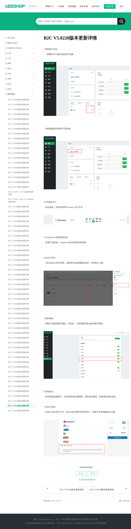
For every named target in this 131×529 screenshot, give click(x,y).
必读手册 (84, 6)
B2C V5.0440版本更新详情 (18, 333)
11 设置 (8, 89)
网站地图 (102, 523)
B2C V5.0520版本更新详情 (18, 294)
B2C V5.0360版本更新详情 (18, 367)
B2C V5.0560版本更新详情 (18, 275)
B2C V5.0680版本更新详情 (18, 216)
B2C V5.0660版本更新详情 (18, 226)
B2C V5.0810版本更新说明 (18, 168)
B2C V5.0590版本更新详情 (18, 260)
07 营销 (8, 68)
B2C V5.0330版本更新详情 (18, 381)
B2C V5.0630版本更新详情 (18, 241)
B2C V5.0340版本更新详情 (18, 377)
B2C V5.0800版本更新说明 (18, 172)
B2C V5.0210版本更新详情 (18, 411)
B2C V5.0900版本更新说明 (18, 129)
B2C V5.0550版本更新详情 (18, 280)
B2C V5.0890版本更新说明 (18, 134)
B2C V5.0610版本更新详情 (18, 250)
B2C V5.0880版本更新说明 (18, 138)
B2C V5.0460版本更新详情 (18, 323)
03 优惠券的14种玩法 (13, 48)
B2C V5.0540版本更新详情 (18, 284)
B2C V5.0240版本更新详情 (18, 396)
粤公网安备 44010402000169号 (87, 523)
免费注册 (109, 6)
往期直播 (72, 6)
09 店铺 (8, 79)
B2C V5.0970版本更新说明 (18, 105)
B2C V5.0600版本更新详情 (18, 255)
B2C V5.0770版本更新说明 (18, 187)
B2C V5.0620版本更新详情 (18, 246)
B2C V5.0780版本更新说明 (18, 182)
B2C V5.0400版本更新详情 (18, 347)
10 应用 (8, 84)
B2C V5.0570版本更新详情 (18, 270)
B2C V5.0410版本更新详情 (18, 343)
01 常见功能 (10, 38)
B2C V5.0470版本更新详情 (18, 318)
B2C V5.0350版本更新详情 (18, 372)
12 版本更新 (10, 94)
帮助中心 (50, 6)
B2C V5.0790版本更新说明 (18, 177)
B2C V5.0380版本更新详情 (18, 357)
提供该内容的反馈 (88, 480)
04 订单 (8, 53)
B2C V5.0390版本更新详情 (18, 352)
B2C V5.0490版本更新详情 (18, 309)
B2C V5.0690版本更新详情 (18, 212)
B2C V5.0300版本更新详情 (18, 391)
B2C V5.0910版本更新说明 (18, 124)
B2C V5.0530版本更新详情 (18, 289)
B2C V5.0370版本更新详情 (18, 362)
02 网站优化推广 (11, 43)
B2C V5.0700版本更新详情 (18, 207)
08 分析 (8, 74)
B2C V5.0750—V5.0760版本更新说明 (20, 193)
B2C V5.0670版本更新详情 (18, 221)
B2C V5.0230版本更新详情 (18, 401)
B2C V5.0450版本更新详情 (18, 328)
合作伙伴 (95, 6)
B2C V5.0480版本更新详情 (18, 314)
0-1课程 (60, 6)
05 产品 (8, 58)
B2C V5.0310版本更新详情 (18, 386)
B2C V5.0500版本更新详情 (18, 304)
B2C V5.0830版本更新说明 (18, 158)
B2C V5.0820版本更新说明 (18, 163)
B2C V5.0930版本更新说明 (18, 114)
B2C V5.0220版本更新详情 (18, 406)
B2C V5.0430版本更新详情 (18, 338)
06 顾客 (8, 63)
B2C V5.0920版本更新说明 (18, 119)
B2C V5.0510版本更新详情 (18, 299)
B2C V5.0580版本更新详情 (18, 265)
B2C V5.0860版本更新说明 (18, 143)
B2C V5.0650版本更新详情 (18, 231)
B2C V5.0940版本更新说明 (18, 109)
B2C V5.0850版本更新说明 (18, 148)
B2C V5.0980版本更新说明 (18, 100)
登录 (121, 6)
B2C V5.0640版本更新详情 (18, 236)
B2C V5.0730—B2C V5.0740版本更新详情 (21, 200)
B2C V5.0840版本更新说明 (18, 153)
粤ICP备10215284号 (65, 523)
